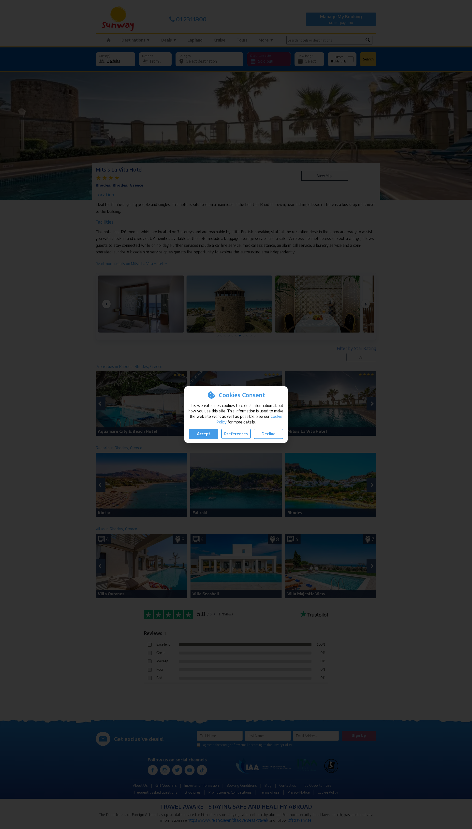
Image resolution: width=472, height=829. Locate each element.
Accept (203, 433)
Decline (269, 433)
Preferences (236, 433)
